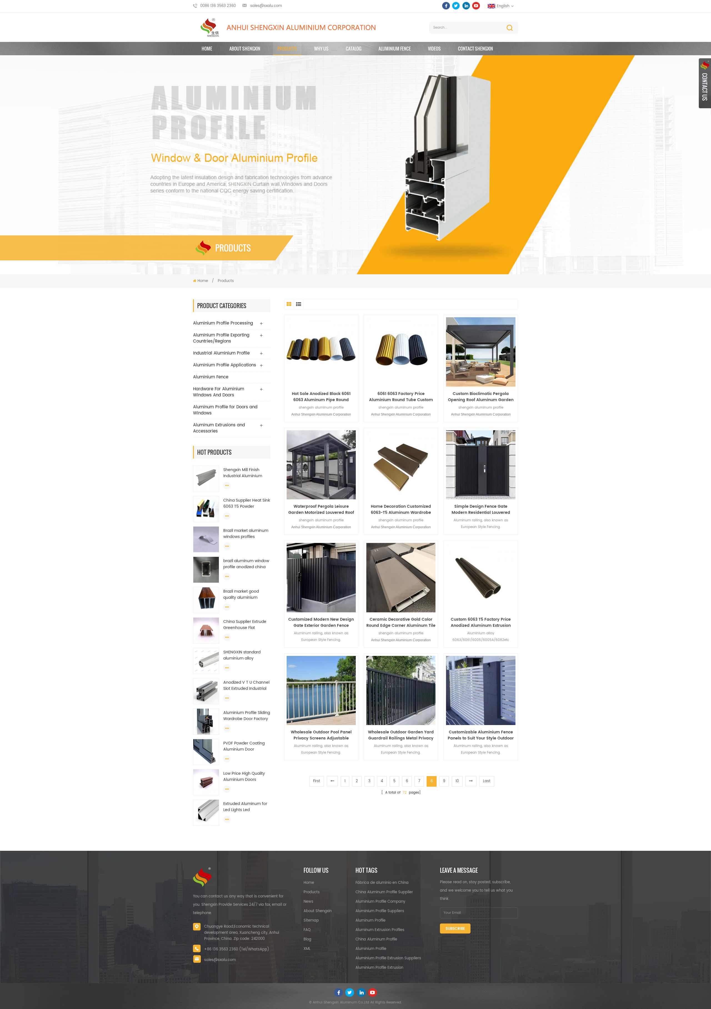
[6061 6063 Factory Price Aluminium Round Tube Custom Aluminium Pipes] (400, 351)
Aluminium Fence (395, 48)
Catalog (353, 48)
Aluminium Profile (371, 949)
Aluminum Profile (370, 921)
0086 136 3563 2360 (218, 6)
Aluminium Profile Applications (224, 365)
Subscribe (455, 929)
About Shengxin (318, 911)
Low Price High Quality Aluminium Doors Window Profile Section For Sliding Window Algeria (245, 777)
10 (457, 781)
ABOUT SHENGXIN (244, 48)
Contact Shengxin (475, 48)
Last (486, 781)
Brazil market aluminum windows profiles (245, 534)
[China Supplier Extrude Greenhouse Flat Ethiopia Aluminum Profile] (206, 630)
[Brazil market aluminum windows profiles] (206, 539)
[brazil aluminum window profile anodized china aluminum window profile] (206, 570)
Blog (307, 939)
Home (207, 48)
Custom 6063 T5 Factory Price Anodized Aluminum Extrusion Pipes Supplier (481, 623)
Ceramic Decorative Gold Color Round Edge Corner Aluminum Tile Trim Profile (400, 623)
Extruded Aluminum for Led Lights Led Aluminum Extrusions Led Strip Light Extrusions (246, 807)
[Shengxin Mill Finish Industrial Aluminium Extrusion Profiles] (206, 479)
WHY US (321, 48)
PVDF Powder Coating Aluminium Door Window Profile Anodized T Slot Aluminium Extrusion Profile (244, 746)
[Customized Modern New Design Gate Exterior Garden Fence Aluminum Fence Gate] (321, 577)
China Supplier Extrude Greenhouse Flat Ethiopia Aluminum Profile (244, 625)
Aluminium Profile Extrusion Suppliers (388, 958)
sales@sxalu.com (266, 6)
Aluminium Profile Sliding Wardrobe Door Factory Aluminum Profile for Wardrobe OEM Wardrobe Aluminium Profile (246, 716)
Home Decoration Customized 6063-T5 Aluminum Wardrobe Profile (401, 510)
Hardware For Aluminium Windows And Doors (218, 392)
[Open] (705, 83)
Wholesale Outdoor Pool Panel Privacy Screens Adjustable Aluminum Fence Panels (321, 735)
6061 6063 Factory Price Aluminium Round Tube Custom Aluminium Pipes (401, 397)
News (308, 902)
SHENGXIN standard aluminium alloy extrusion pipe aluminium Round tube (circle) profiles (245, 655)
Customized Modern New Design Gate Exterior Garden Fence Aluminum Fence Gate (321, 623)
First (316, 781)
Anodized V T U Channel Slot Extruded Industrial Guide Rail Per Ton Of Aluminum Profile (246, 686)
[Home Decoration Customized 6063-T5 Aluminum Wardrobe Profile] (400, 464)
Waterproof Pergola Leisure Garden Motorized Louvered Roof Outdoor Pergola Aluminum (321, 510)
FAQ (307, 930)
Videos (434, 48)
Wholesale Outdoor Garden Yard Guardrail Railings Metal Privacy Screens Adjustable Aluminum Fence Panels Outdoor (401, 735)
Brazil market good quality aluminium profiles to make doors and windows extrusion (245, 594)
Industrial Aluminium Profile (221, 353)
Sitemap (311, 921)
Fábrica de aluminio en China (382, 883)
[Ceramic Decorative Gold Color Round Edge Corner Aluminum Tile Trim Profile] (400, 577)
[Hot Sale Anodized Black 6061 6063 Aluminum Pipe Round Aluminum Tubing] (321, 351)
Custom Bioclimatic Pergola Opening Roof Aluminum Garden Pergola (481, 397)
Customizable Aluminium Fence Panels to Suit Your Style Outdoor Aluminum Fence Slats (481, 735)
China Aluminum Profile (376, 939)
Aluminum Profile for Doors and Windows (225, 410)
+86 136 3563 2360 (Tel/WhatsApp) (236, 949)
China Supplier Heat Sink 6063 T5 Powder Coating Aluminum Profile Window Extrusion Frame (246, 503)
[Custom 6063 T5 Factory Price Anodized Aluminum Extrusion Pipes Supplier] (480, 577)
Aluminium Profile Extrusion (379, 968)
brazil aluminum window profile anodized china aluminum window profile (246, 564)
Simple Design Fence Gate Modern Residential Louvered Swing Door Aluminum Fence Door (481, 510)
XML (307, 949)
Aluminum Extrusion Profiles (380, 930)
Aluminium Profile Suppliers (380, 911)
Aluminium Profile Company (380, 902)
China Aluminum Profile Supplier (384, 892)
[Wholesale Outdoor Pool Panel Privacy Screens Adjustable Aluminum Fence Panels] (321, 690)
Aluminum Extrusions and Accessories (219, 428)
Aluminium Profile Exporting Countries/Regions (221, 338)
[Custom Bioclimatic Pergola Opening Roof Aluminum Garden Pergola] (480, 351)
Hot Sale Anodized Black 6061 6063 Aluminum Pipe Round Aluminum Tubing (321, 397)
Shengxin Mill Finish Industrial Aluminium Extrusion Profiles (242, 473)
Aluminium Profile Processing (223, 323)
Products (287, 48)
